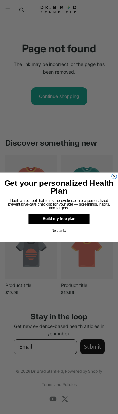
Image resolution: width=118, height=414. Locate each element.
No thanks (59, 230)
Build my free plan (59, 218)
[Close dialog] (114, 176)
